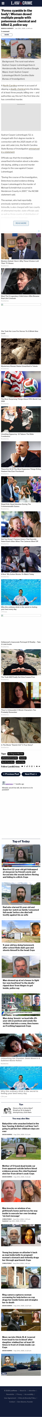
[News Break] (39, 767)
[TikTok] (27, 767)
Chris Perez (7, 1219)
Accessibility (28, 1394)
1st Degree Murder (15, 754)
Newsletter (10, 1394)
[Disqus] (21, 807)
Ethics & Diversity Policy (27, 1398)
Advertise (32, 1390)
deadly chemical (18, 89)
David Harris (7, 1134)
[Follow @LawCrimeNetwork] (34, 767)
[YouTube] (22, 767)
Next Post (30, 774)
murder (23, 758)
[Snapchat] (37, 767)
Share (6, 35)
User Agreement (10, 1398)
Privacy (19, 1394)
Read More (21, 223)
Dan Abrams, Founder (25, 1402)
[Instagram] (29, 767)
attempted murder (9, 758)
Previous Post (12, 774)
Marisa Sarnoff (7, 28)
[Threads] (32, 767)
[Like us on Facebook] (25, 767)
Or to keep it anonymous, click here (22, 1111)
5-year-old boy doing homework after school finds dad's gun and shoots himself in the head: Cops (19, 947)
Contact (12, 1402)
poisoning (20, 762)
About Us (23, 1390)
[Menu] (3, 3)
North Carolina (10, 85)
